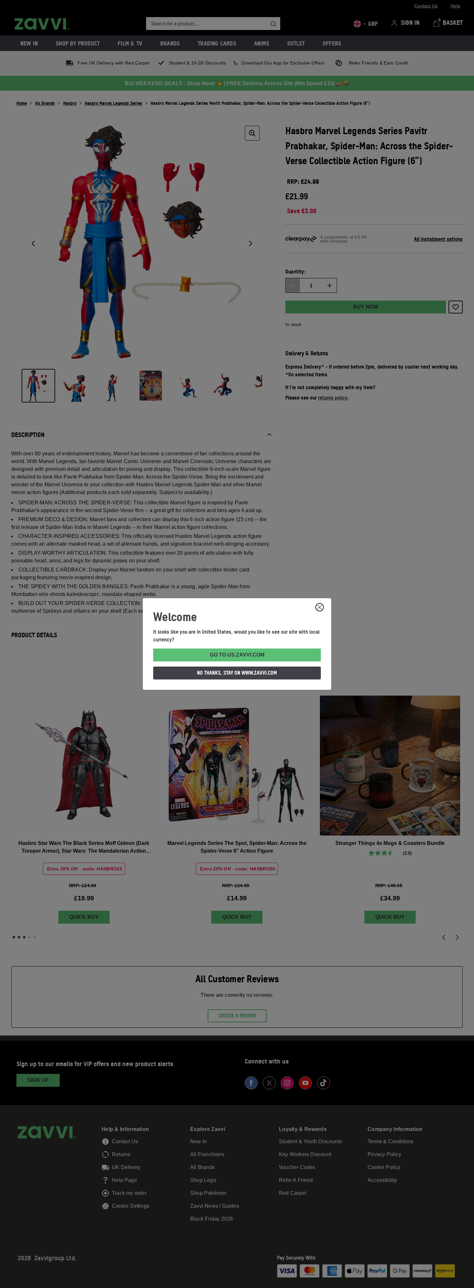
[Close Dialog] (319, 607)
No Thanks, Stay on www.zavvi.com (237, 672)
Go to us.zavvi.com (237, 655)
